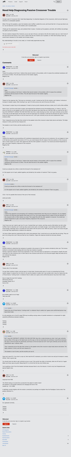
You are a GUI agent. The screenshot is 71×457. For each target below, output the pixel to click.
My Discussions (5, 437)
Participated (5, 441)
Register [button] (39, 60)
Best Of (4, 445)
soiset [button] (7, 14)
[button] (68, 10)
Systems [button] (8, 303)
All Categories (5, 430)
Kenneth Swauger (9, 88)
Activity (4, 433)
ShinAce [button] (7, 331)
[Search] (54, 1)
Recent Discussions (6, 431)
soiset (6, 308)
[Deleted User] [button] (9, 66)
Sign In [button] (31, 60)
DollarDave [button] (8, 151)
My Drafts (35, 439)
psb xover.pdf (9, 43)
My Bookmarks (35, 435)
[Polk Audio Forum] (4, 2)
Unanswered (35, 443)
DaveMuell (7, 184)
